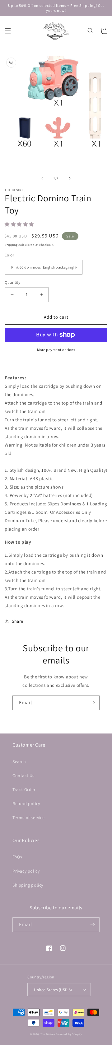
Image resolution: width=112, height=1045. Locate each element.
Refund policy (26, 803)
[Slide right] (70, 178)
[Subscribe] (92, 703)
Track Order (24, 789)
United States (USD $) (53, 989)
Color (9, 255)
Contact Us (23, 775)
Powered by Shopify (69, 1034)
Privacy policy (26, 871)
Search (19, 761)
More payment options (56, 349)
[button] (8, 31)
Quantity (12, 282)
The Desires (48, 1034)
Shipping (11, 245)
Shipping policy (27, 885)
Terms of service (28, 817)
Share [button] (17, 621)
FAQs (17, 857)
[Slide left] (42, 178)
